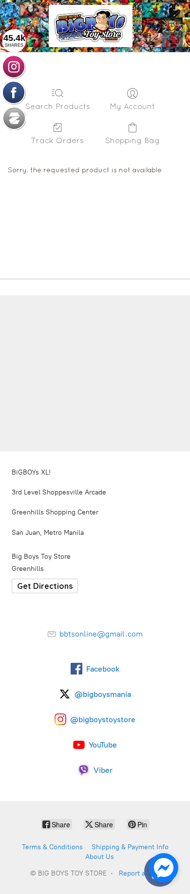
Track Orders (57, 140)
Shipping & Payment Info (130, 847)
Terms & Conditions (52, 847)
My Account (132, 106)
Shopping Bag (132, 140)
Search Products (57, 106)
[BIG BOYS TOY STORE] (90, 26)
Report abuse (139, 873)
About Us (99, 857)
